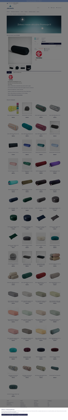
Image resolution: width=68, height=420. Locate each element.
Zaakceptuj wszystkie (23, 414)
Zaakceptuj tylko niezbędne (7, 414)
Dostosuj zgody (15, 414)
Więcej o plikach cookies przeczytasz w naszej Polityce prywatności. (10, 412)
